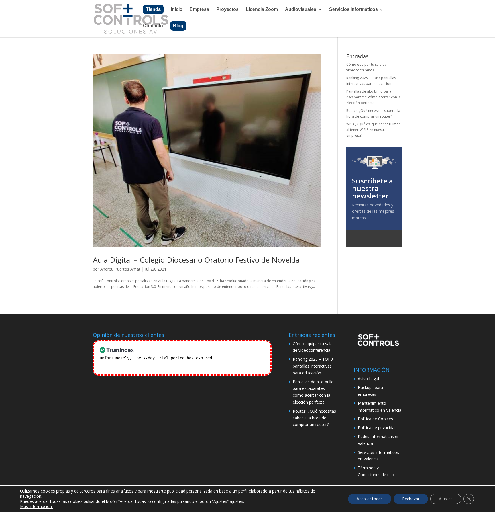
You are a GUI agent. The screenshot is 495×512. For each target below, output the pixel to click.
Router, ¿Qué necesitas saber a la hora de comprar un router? (314, 417)
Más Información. (36, 506)
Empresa (199, 9)
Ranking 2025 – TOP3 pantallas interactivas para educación (313, 366)
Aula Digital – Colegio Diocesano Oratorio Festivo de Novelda (196, 260)
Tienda (153, 9)
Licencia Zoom (262, 9)
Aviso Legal (368, 378)
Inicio (176, 9)
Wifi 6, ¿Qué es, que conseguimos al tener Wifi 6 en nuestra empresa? (373, 130)
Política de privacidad (377, 427)
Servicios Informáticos (353, 9)
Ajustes (446, 498)
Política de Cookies (375, 418)
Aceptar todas (370, 498)
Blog (178, 25)
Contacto (153, 26)
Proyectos (227, 9)
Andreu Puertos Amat (120, 269)
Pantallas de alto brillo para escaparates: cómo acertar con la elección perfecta (373, 97)
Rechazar (410, 498)
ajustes (236, 501)
